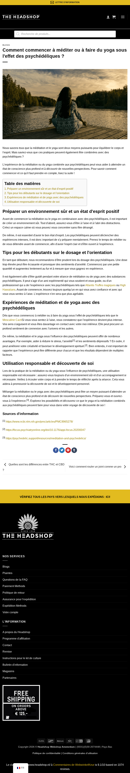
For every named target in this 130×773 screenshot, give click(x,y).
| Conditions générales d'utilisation (79, 753)
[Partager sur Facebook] (56, 450)
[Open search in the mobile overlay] (65, 34)
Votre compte (10, 612)
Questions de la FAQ (15, 579)
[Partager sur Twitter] (62, 450)
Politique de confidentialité (46, 753)
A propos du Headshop (16, 632)
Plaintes (7, 573)
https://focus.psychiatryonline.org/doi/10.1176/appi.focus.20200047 (45, 430)
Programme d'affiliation (16, 638)
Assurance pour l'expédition (19, 599)
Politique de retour (14, 592)
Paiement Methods (14, 586)
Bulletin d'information (15, 664)
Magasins (8, 671)
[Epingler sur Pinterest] (68, 450)
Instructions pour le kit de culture (22, 658)
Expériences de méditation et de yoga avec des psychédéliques (45, 197)
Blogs (6, 45)
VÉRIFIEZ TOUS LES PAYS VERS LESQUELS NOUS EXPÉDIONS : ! (65, 496)
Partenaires (9, 677)
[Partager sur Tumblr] (74, 450)
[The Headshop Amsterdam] (21, 17)
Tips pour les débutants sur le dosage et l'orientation (38, 193)
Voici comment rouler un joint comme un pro (95, 466)
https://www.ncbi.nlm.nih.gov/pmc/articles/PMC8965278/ (39, 421)
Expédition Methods (14, 605)
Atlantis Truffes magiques (100, 285)
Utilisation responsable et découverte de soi (33, 201)
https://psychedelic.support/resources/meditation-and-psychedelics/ (46, 438)
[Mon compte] (108, 17)
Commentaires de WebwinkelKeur (73, 764)
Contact (7, 645)
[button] (114, 17)
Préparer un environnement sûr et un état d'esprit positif (40, 188)
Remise (7, 651)
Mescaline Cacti (12, 319)
